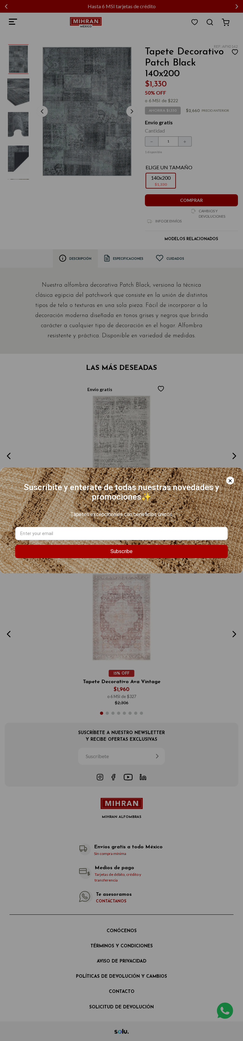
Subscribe (121, 551)
